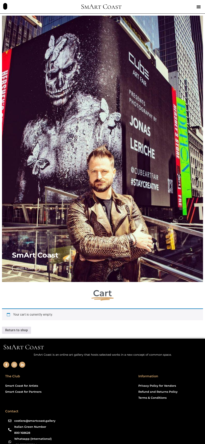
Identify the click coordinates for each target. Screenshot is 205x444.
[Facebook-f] (6, 365)
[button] (198, 6)
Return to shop (16, 330)
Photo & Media (26, 268)
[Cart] (5, 6)
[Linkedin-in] (22, 365)
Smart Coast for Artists (21, 386)
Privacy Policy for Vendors (157, 386)
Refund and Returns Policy (158, 392)
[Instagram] (14, 365)
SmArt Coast (101, 6)
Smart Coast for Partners (23, 392)
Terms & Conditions (152, 398)
